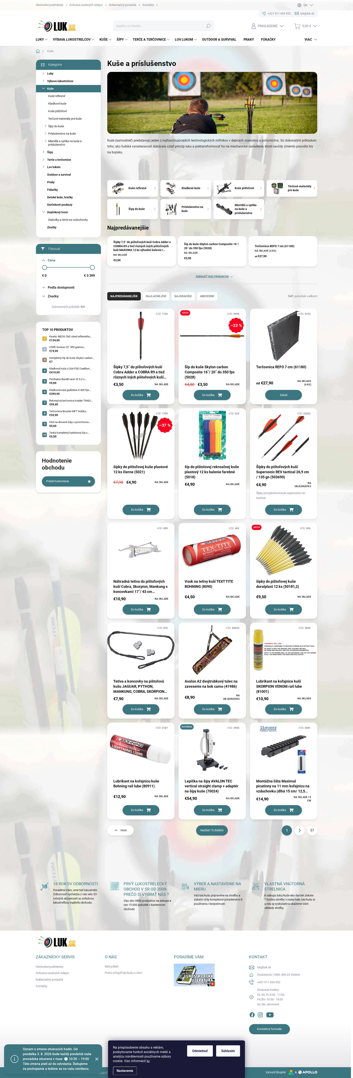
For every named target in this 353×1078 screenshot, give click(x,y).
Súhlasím (228, 1051)
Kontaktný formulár (269, 1029)
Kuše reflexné (56, 96)
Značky (51, 227)
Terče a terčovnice (59, 159)
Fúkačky (52, 189)
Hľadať (208, 26)
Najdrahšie (183, 296)
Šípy (50, 152)
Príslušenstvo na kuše (62, 133)
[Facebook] (252, 1014)
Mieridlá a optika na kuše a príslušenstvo (65, 142)
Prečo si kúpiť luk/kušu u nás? (123, 972)
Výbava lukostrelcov (60, 81)
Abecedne (207, 296)
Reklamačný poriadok (122, 5)
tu (148, 1061)
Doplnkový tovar (57, 212)
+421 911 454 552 (268, 982)
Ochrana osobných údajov (86, 5)
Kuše (50, 88)
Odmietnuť (200, 1051)
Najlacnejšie (156, 296)
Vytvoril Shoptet (276, 1072)
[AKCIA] (283, 552)
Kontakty (148, 5)
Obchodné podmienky (49, 5)
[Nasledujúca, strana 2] (299, 830)
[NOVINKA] (212, 752)
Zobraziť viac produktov (212, 276)
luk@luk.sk (264, 967)
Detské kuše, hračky (60, 197)
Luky (50, 73)
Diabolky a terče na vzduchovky (68, 219)
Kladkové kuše (57, 103)
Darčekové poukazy (59, 204)
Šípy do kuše (56, 126)
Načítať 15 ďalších (211, 830)
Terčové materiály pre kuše (65, 118)
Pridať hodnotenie (57, 481)
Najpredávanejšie (124, 296)
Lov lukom (53, 167)
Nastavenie (125, 1071)
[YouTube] (270, 1014)
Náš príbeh (111, 966)
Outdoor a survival (59, 174)
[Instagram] (260, 1014)
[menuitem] (42, 39)
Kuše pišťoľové (57, 111)
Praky (51, 182)
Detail (283, 395)
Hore (124, 830)
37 (312, 830)
